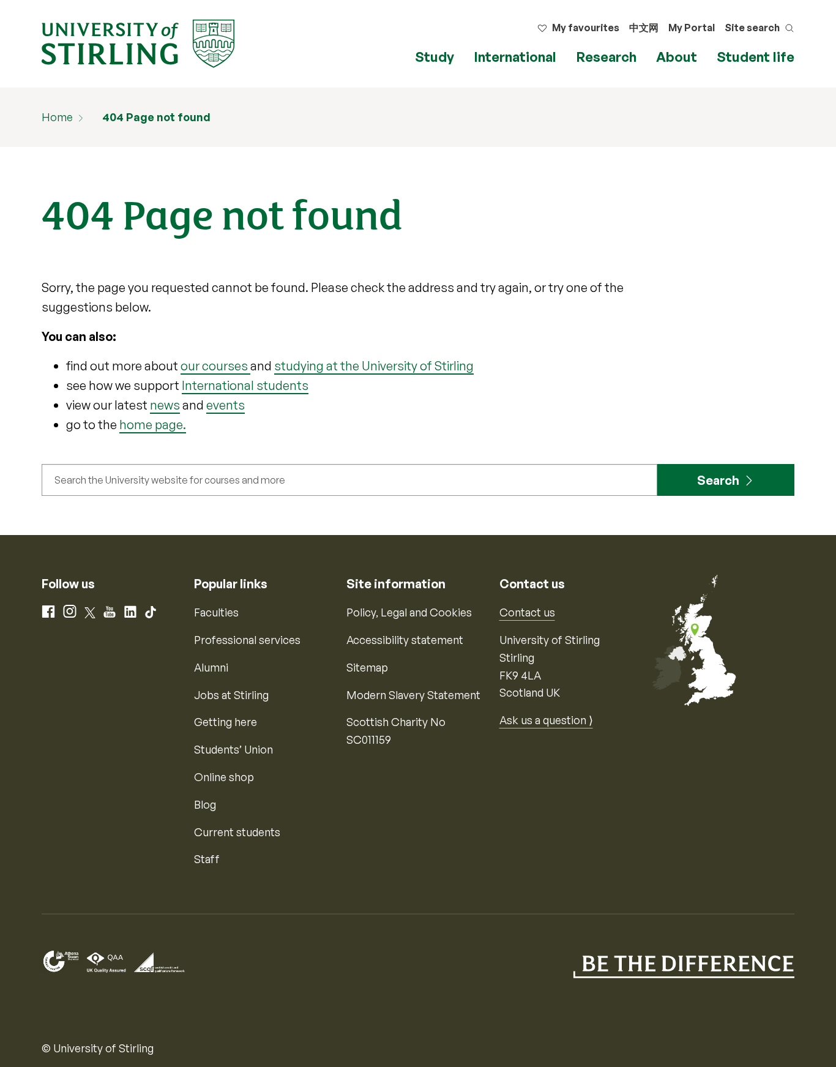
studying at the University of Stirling (374, 365)
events (225, 405)
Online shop (224, 777)
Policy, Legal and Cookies (409, 612)
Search (718, 480)
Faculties (216, 612)
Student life (755, 56)
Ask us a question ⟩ (546, 720)
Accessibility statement (404, 639)
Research (606, 56)
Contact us (527, 612)
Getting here (225, 721)
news (165, 405)
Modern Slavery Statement (413, 695)
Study (434, 56)
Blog (205, 804)
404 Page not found (156, 117)
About (676, 56)
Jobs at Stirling (231, 695)
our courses (215, 365)
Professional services (247, 639)
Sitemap (367, 667)
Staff (207, 859)
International (515, 56)
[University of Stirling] (138, 42)
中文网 (644, 27)
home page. (152, 424)
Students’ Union (233, 749)
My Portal (691, 27)
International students (245, 385)
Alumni (211, 667)
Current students (237, 832)
